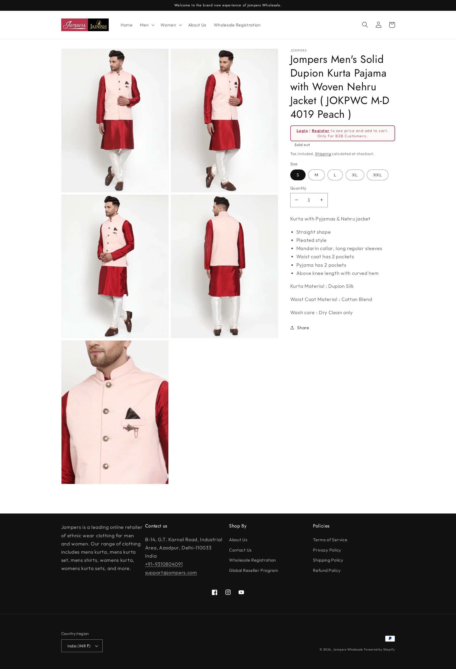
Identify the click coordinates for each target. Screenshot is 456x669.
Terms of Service (330, 539)
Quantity (298, 188)
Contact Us (240, 550)
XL (355, 174)
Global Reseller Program (253, 570)
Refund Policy (326, 570)
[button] (146, 24)
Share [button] (303, 327)
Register (321, 130)
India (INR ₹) (79, 645)
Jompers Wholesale (348, 649)
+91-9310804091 (164, 564)
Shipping (323, 153)
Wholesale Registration (252, 560)
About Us (238, 539)
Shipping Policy (328, 560)
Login (302, 130)
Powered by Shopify (379, 649)
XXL (377, 174)
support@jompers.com (171, 572)
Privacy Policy (327, 550)
